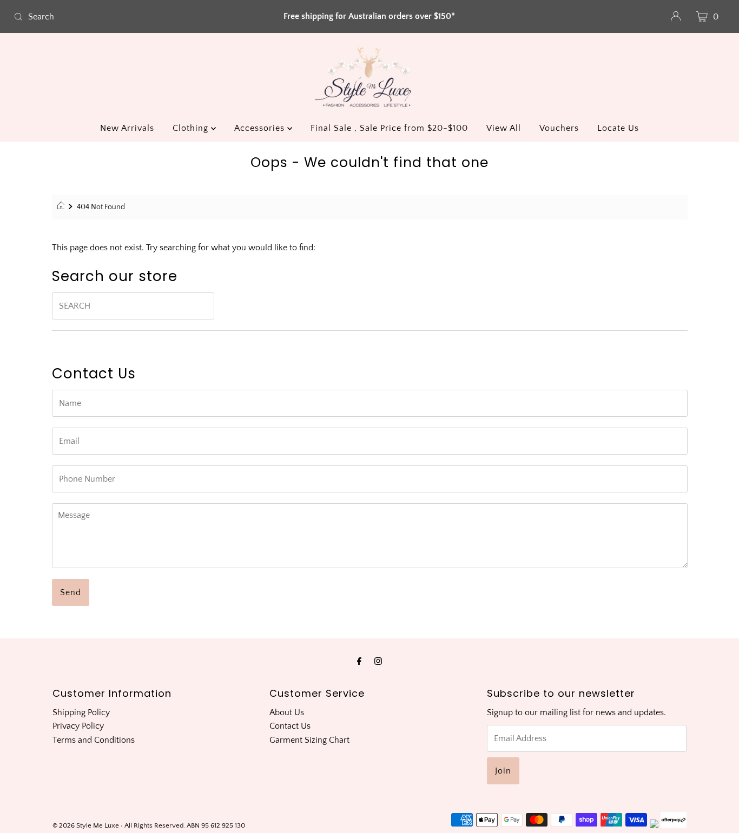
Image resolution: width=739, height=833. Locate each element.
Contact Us (290, 726)
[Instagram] (378, 662)
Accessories (260, 128)
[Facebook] (359, 662)
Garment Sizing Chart (309, 740)
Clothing (192, 128)
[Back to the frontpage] (62, 207)
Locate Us (618, 128)
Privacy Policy (78, 726)
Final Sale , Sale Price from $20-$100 (389, 128)
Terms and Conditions (93, 740)
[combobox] (126, 17)
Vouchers (559, 128)
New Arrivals (127, 128)
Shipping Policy (81, 712)
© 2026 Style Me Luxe (86, 825)
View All (503, 128)
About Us (286, 712)
